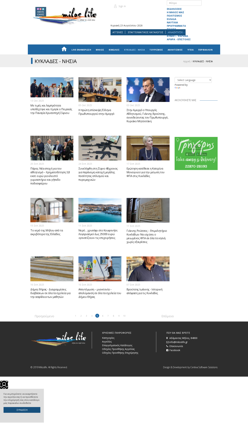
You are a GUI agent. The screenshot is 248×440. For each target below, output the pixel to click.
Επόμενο (163, 316)
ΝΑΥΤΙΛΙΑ (172, 22)
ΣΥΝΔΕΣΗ (22, 409)
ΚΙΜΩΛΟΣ (114, 49)
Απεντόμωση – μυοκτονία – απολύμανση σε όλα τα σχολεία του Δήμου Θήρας (99, 293)
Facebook (174, 350)
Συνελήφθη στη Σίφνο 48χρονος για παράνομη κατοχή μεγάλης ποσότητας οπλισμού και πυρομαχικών (98, 174)
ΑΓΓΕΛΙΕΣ (118, 32)
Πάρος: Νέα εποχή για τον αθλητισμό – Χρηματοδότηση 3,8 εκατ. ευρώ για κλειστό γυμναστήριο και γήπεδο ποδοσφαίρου (50, 176)
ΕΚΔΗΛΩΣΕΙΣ (174, 8)
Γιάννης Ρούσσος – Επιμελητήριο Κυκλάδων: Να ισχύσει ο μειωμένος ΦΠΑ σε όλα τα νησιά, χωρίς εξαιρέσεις (147, 236)
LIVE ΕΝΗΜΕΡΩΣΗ (81, 49)
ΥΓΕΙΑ (190, 49)
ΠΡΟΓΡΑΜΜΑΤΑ (176, 25)
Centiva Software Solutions (204, 367)
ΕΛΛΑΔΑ (171, 19)
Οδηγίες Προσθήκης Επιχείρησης (120, 352)
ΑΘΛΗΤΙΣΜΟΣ (175, 49)
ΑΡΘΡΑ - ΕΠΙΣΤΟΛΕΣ (179, 39)
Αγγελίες (107, 341)
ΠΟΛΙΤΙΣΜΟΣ (174, 15)
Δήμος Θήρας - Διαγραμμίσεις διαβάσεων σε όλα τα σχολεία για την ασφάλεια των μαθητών (50, 293)
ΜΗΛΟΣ (100, 49)
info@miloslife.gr (178, 342)
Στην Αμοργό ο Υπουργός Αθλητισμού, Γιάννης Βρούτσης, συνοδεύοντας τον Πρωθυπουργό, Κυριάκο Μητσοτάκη (147, 115)
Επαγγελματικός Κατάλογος (117, 345)
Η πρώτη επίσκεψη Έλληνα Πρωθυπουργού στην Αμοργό (96, 112)
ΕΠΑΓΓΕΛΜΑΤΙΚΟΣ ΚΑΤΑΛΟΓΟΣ (145, 32)
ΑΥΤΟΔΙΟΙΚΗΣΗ (176, 32)
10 (124, 315)
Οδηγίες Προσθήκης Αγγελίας (118, 349)
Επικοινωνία (176, 346)
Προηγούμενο (36, 316)
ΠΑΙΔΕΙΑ (171, 29)
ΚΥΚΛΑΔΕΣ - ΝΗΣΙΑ (134, 49)
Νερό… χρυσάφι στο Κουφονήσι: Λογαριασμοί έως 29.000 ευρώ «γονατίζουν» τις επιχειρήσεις (98, 234)
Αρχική (186, 61)
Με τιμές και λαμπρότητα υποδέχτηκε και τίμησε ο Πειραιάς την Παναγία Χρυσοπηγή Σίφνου (51, 109)
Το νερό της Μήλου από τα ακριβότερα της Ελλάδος (46, 232)
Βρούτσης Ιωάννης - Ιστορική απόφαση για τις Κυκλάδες (144, 291)
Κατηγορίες (108, 337)
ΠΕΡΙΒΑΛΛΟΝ (205, 49)
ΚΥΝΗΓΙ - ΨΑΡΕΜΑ (177, 36)
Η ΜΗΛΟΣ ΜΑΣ (175, 12)
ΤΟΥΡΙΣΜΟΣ (156, 49)
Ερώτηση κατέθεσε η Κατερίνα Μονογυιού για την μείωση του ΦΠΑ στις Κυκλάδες (145, 172)
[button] (120, 6)
